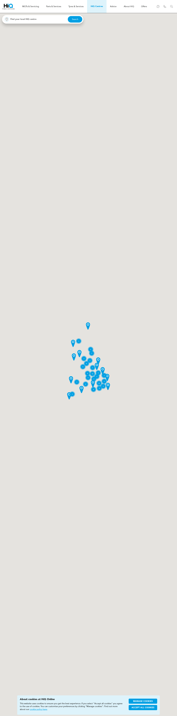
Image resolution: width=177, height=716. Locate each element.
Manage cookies (143, 701)
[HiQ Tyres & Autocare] (8, 6)
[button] (88, 326)
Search (75, 19)
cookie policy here (38, 709)
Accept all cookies (143, 708)
